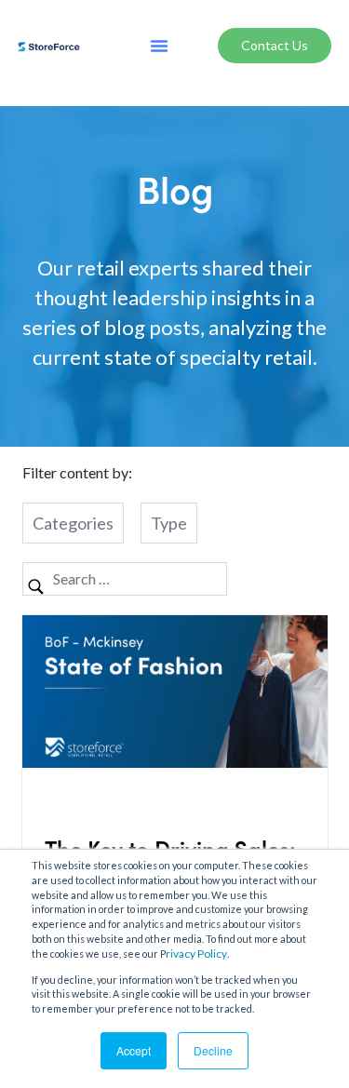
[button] (159, 46)
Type (169, 523)
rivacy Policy (196, 953)
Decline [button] (213, 1050)
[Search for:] (124, 578)
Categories (73, 523)
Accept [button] (133, 1050)
